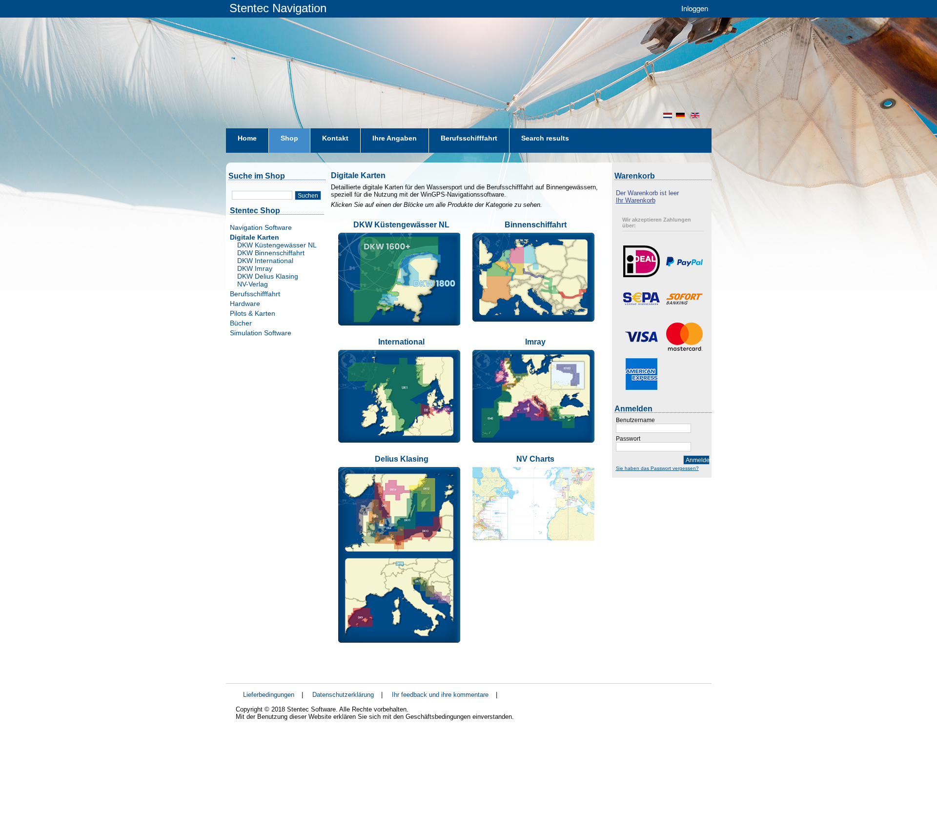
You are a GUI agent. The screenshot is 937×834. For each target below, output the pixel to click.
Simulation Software (260, 333)
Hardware (245, 303)
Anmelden (698, 460)
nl (668, 115)
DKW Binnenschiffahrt (271, 253)
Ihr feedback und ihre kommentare (440, 694)
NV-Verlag (252, 284)
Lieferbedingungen (268, 694)
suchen (308, 195)
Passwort (628, 438)
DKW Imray (254, 268)
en (696, 115)
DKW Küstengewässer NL (277, 245)
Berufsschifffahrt (255, 294)
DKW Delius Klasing (267, 276)
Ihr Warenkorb (635, 200)
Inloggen (694, 8)
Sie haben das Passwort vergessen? (657, 468)
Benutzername (635, 420)
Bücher (241, 323)
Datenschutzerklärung (343, 694)
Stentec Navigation (277, 8)
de (681, 115)
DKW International (265, 260)
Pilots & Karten (252, 313)
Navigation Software (261, 227)
